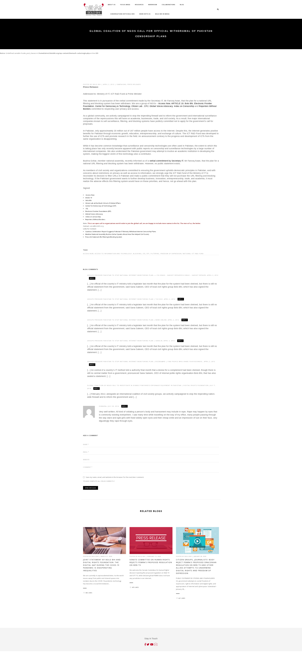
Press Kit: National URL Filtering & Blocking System (104, 237)
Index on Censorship (184, 106)
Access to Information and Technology (113, 253)
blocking (137, 253)
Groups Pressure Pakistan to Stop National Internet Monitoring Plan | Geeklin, (125, 341)
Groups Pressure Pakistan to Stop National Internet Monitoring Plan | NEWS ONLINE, (127, 320)
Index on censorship (93, 217)
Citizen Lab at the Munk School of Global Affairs (103, 203)
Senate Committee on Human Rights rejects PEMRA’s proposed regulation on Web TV (151, 562)
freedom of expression (171, 253)
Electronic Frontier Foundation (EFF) (98, 211)
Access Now (164, 103)
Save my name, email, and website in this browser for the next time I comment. (115, 477)
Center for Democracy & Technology (112, 106)
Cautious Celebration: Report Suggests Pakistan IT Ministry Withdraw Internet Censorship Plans (120, 231)
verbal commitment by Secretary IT (166, 161)
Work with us (145, 14)
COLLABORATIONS (168, 4)
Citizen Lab (136, 106)
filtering (155, 253)
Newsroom (152, 4)
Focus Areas (125, 4)
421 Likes (181, 598)
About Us (111, 4)
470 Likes (135, 587)
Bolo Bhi (97, 84)
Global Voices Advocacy (161, 106)
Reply (92, 278)
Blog (182, 4)
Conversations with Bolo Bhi (122, 14)
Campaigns (121, 84)
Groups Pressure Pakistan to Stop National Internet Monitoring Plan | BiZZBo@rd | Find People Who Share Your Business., (145, 361)
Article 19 (88, 198)
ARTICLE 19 (177, 103)
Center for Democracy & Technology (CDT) (100, 206)
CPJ (146, 106)
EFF (148, 253)
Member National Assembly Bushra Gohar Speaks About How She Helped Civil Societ (116, 234)
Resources (139, 4)
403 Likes (89, 593)
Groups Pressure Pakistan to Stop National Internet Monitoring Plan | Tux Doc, (125, 299)
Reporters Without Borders (95, 219)
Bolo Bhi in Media (162, 14)
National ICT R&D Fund (193, 253)
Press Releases (134, 84)
